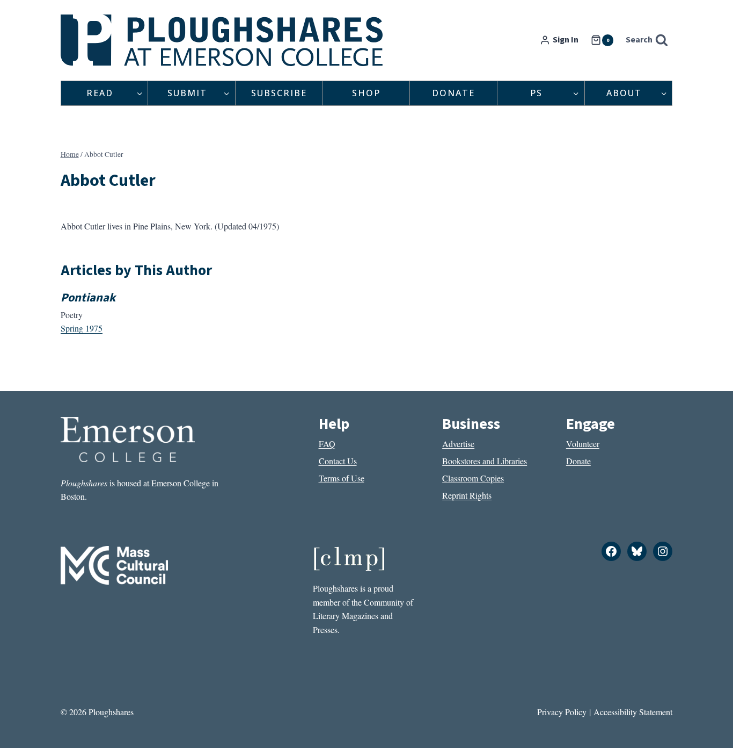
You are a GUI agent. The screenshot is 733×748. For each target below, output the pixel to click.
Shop (366, 93)
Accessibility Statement (632, 711)
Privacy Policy (562, 711)
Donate (453, 93)
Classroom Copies (473, 478)
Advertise (458, 443)
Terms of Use (341, 478)
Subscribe (279, 93)
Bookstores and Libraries (484, 460)
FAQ (327, 443)
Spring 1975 (81, 328)
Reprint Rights (467, 495)
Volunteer (582, 443)
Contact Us (338, 460)
